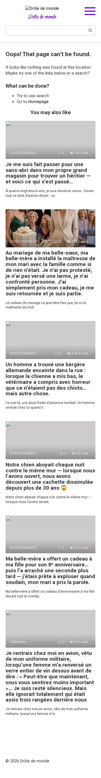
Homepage (38, 101)
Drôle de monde (42, 17)
